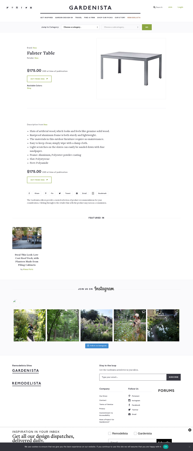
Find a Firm (89, 17)
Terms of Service (106, 404)
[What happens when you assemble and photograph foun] (63, 325)
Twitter (135, 410)
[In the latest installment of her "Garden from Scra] (96, 325)
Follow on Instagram (98, 346)
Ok (165, 446)
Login (180, 7)
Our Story (120, 17)
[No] (189, 446)
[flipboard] (8, 8)
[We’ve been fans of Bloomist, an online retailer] (30, 325)
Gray (29, 88)
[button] (157, 7)
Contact (102, 400)
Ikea (35, 48)
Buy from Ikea (38, 79)
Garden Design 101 (64, 17)
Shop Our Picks (105, 17)
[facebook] (22, 8)
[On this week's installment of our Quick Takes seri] (130, 325)
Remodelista (133, 17)
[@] (21, 303)
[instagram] (17, 8)
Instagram (136, 400)
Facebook (136, 405)
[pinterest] (12, 8)
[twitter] (26, 8)
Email (134, 414)
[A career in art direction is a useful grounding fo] (163, 325)
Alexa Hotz (28, 269)
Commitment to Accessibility (106, 414)
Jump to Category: (50, 27)
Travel (78, 17)
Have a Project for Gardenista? (106, 421)
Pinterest (135, 396)
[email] (31, 8)
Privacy (102, 408)
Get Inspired (46, 17)
